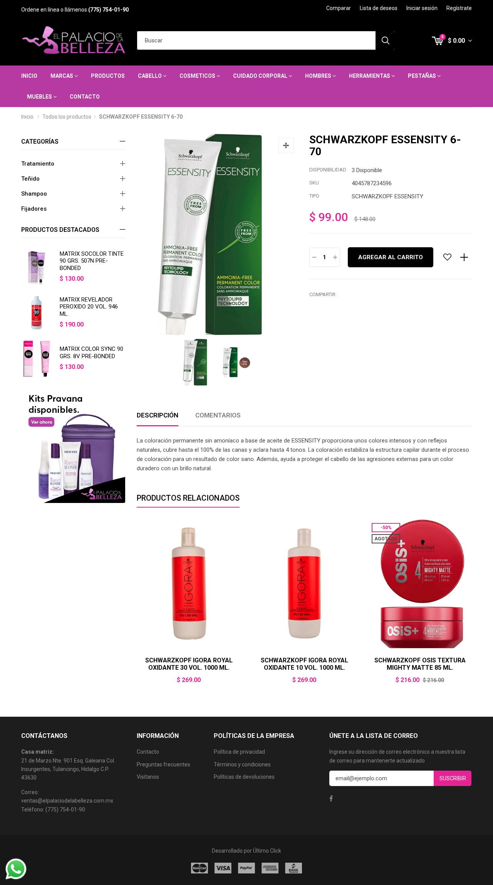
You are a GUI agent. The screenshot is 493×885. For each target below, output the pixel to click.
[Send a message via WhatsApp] (16, 869)
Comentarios (218, 415)
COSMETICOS (197, 76)
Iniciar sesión (422, 8)
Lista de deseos (378, 8)
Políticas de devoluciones (244, 777)
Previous (136, 606)
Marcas (62, 76)
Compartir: (323, 294)
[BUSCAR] (385, 40)
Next (472, 606)
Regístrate (459, 8)
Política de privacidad (239, 752)
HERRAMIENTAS (370, 76)
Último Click (267, 851)
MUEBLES (40, 97)
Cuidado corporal (260, 76)
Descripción (157, 415)
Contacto (85, 97)
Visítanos (148, 777)
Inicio (29, 76)
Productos (108, 76)
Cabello (150, 76)
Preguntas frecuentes (163, 764)
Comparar (338, 8)
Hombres (318, 76)
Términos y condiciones (242, 764)
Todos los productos (66, 117)
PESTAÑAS (422, 76)
